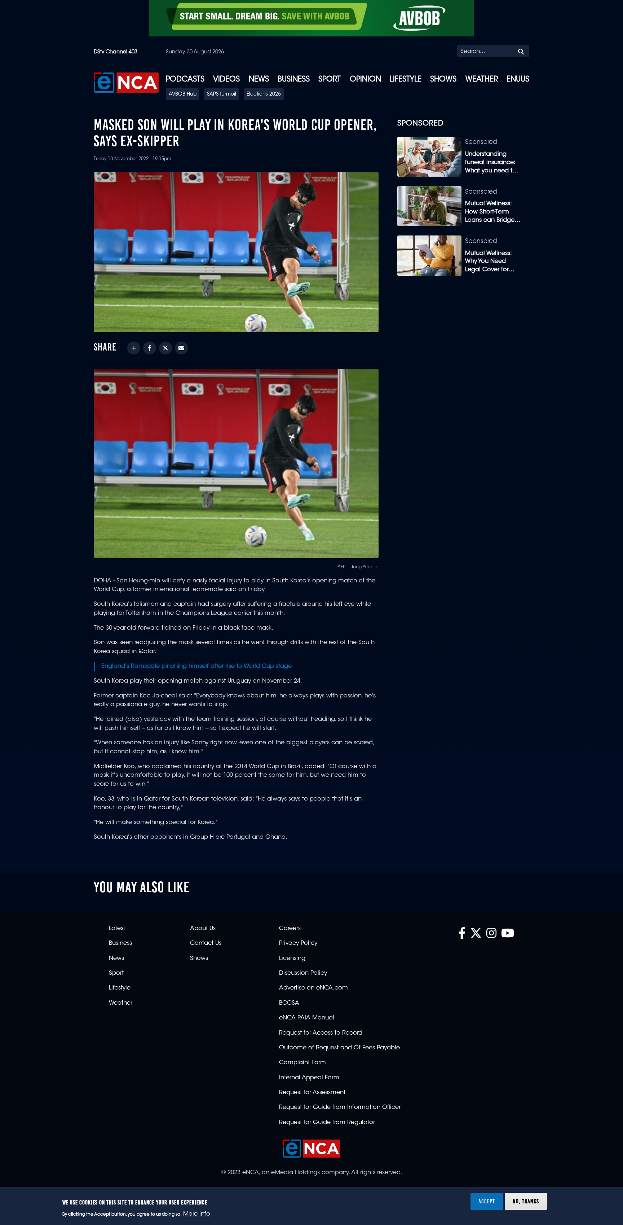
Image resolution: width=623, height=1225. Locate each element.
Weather (481, 79)
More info (196, 1214)
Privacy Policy (298, 943)
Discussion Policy (303, 973)
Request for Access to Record (320, 1033)
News (259, 79)
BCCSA (289, 1003)
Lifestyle (405, 79)
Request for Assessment (312, 1093)
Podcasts (185, 79)
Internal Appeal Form (309, 1078)
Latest (117, 928)
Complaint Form (302, 1063)
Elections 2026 (264, 94)
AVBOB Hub (182, 94)
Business (294, 79)
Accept (486, 1201)
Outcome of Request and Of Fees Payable (339, 1048)
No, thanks (526, 1201)
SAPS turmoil (221, 94)
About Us (203, 928)
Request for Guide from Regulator (327, 1122)
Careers (290, 928)
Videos (226, 79)
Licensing (292, 958)
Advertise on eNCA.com (313, 988)
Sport (329, 79)
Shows (443, 79)
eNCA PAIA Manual (306, 1018)
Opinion (365, 79)
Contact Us (205, 943)
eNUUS (518, 79)
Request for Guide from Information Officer (340, 1107)
